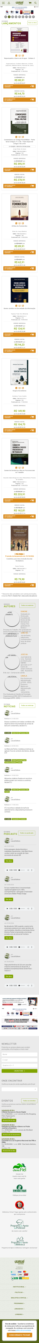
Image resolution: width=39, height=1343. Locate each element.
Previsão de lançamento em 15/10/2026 (19, 556)
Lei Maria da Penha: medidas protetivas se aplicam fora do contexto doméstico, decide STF (19, 751)
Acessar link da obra (9, 1120)
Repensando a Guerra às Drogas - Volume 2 (19, 58)
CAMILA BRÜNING (28, 676)
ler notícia (8, 733)
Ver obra (9, 861)
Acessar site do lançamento (11, 1134)
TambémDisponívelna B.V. (19, 56)
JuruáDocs (18, 1309)
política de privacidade (23, 1330)
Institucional (18, 1287)
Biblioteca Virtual (18, 1298)
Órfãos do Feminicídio (19, 226)
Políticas (19, 1292)
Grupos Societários (19, 391)
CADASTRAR (18, 1071)
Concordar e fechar (19, 1335)
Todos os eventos (29, 1101)
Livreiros (19, 1314)
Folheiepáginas (23, 56)
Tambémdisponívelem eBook (16, 56)
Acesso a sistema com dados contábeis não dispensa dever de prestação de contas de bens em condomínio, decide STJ (19, 724)
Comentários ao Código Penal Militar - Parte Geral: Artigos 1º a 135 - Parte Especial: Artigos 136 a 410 (19, 141)
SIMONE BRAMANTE (29, 611)
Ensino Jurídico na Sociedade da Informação (19, 308)
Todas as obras (32, 22)
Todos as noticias (27, 705)
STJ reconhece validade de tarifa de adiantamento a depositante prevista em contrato (18, 810)
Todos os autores (27, 605)
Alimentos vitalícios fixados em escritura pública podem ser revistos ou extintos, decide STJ (18, 780)
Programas (19, 1303)
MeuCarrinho (30, 3)
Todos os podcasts (26, 833)
